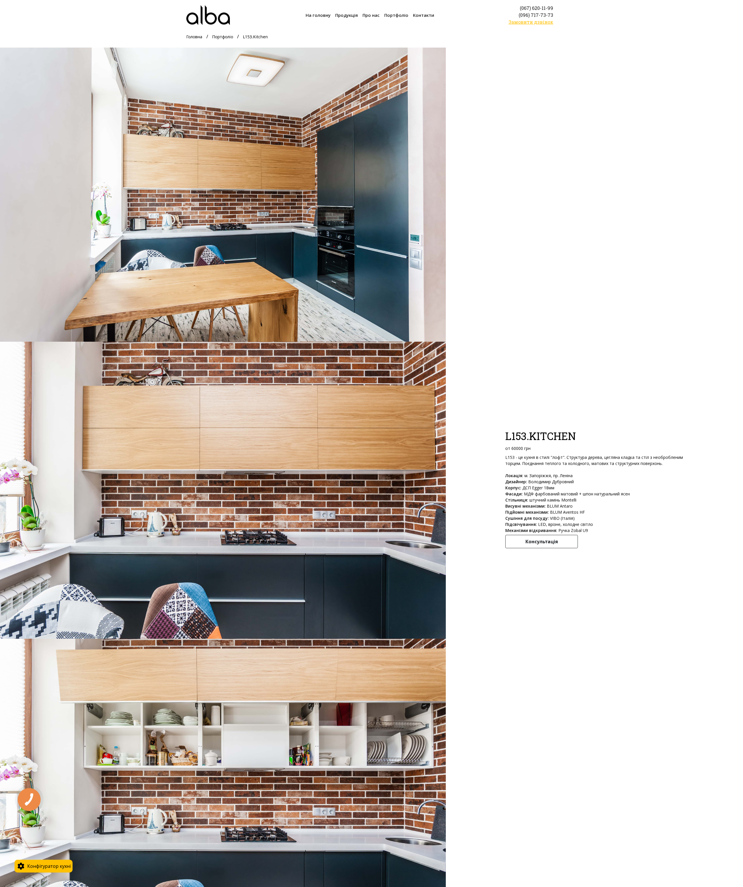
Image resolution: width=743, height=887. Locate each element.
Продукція (346, 15)
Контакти (423, 15)
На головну (318, 15)
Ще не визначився (49, 840)
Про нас (371, 15)
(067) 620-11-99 (536, 8)
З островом (41, 827)
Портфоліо (396, 15)
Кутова (36, 814)
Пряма (35, 801)
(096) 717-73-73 (536, 15)
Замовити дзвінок (530, 22)
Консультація (541, 541)
